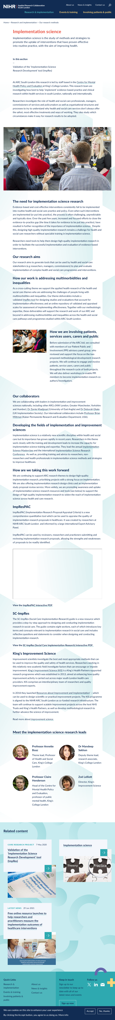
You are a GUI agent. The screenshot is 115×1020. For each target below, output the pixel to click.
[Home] (24, 7)
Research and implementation (24, 23)
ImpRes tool (29, 300)
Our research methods (49, 23)
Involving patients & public (97, 12)
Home (6, 23)
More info (63, 1015)
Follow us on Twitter (89, 985)
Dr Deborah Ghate (90, 409)
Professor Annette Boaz (43, 748)
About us (70, 5)
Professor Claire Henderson (41, 779)
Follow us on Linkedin (96, 985)
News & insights (85, 5)
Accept (90, 1011)
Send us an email (103, 985)
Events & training (68, 12)
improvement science (42, 719)
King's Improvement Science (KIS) (45, 670)
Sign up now (68, 1003)
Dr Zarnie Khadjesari (38, 409)
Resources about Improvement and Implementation (63, 693)
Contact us (100, 5)
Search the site (109, 5)
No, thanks (104, 1011)
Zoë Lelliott (85, 777)
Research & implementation (39, 12)
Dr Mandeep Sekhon (85, 748)
